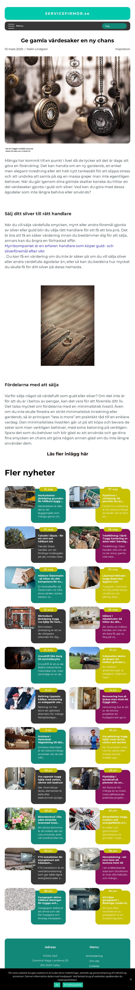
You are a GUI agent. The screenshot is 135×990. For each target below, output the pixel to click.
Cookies (94, 966)
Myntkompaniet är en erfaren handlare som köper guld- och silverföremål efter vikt (59, 248)
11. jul (48, 730)
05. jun (113, 891)
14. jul (112, 690)
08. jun (113, 850)
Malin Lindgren (37, 49)
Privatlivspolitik (72, 985)
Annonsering (94, 956)
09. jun (48, 850)
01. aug (48, 649)
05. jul (113, 730)
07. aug (113, 489)
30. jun (113, 810)
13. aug (48, 489)
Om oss (94, 961)
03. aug (48, 569)
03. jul (113, 770)
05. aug (113, 529)
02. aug (113, 609)
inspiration (122, 49)
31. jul (113, 649)
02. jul (48, 810)
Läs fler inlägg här (67, 453)
